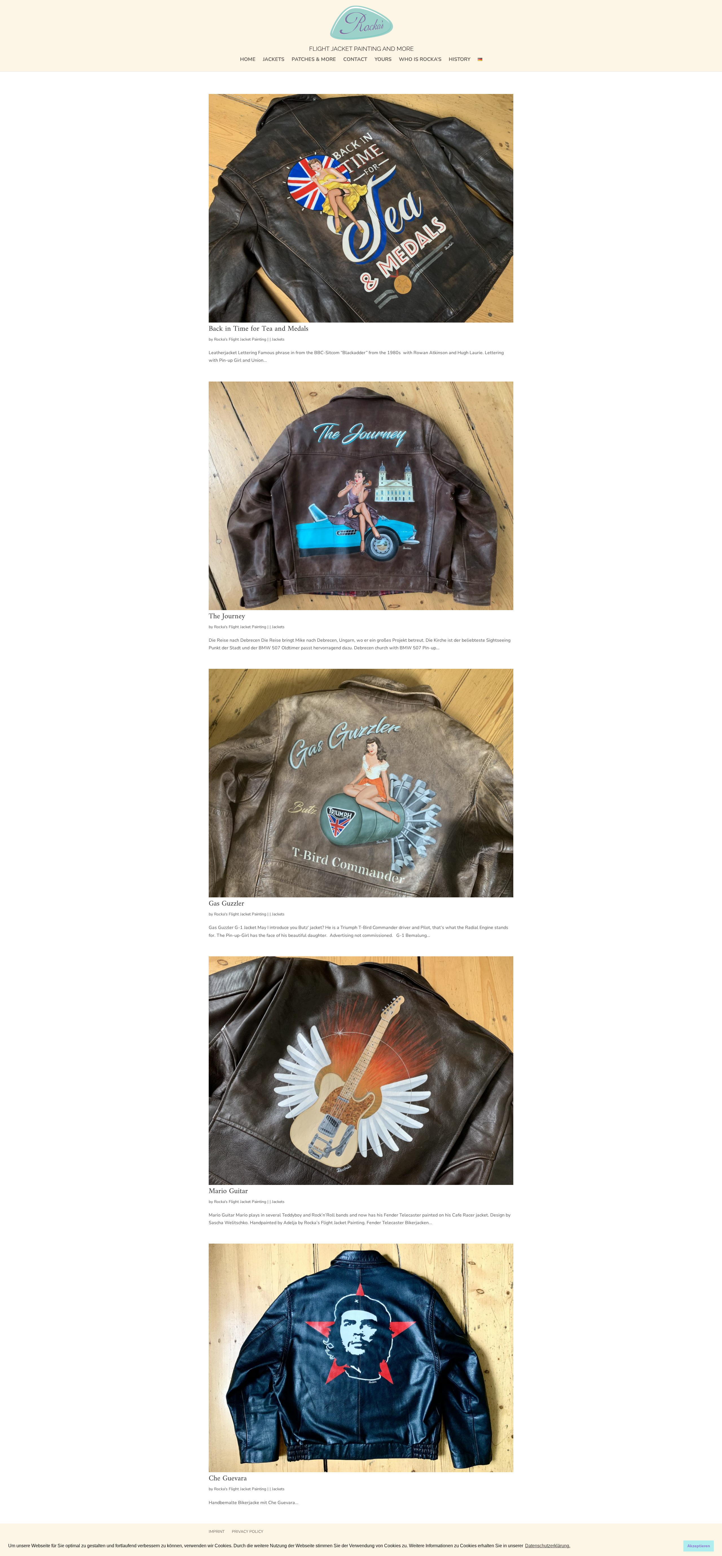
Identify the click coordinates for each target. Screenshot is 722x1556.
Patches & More (314, 60)
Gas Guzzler (226, 903)
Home (248, 60)
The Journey (227, 616)
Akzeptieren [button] (698, 1546)
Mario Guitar (228, 1191)
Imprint (216, 1531)
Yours (383, 60)
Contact (355, 60)
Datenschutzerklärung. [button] (547, 1545)
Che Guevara (228, 1478)
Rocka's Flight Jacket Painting (240, 339)
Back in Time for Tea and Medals (258, 329)
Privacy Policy (247, 1531)
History (459, 60)
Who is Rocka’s (420, 60)
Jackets (273, 60)
